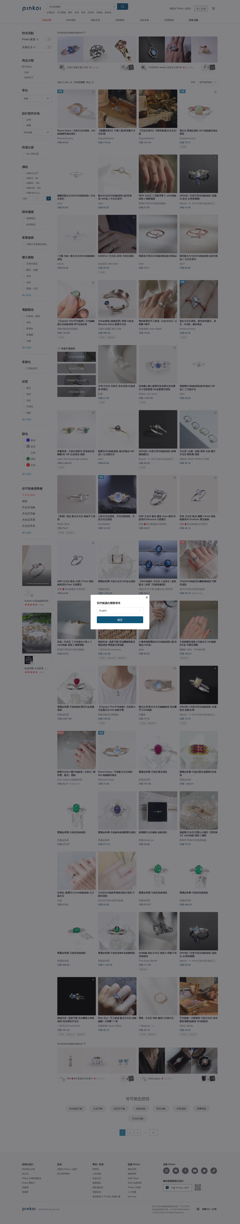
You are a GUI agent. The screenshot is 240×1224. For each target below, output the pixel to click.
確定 (120, 620)
